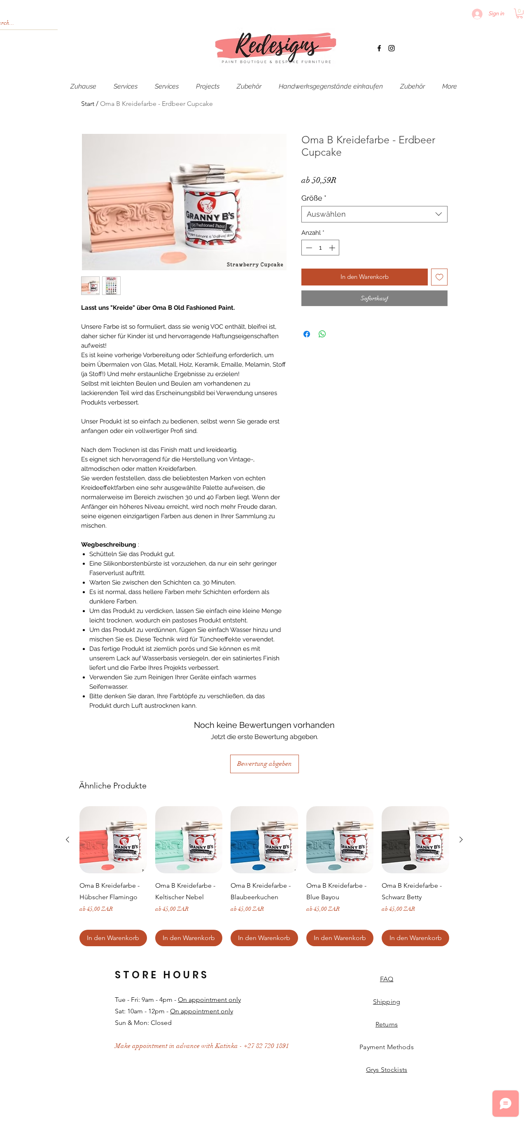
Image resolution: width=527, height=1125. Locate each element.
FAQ (386, 979)
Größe (313, 198)
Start (87, 104)
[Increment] (332, 247)
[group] (264, 876)
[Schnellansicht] (113, 840)
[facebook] (379, 48)
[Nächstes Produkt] (461, 839)
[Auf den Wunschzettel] (439, 277)
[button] (519, 14)
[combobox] (374, 214)
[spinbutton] (320, 247)
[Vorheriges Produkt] (67, 839)
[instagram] (391, 48)
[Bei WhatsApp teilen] (322, 334)
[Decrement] (308, 247)
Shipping (386, 1002)
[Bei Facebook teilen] (307, 334)
